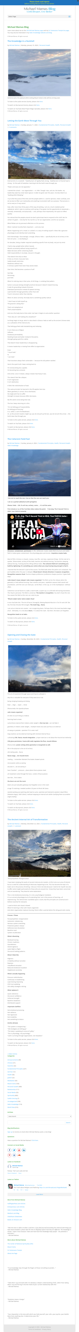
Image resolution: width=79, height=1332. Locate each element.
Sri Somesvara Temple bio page (59, 30)
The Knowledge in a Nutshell (21, 41)
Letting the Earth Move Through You (24, 120)
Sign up (10, 1132)
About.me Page (12, 1253)
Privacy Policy (46, 1329)
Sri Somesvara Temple (15, 1250)
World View (11, 1107)
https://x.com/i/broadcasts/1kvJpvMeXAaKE (53, 1187)
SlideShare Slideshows (15, 1216)
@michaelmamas (30, 1185)
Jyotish (10, 1078)
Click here (35, 1140)
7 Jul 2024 (39, 1185)
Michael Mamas (14, 45)
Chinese (10, 1063)
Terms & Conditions (34, 1329)
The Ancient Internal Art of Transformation (28, 819)
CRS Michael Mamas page (34, 30)
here (41, 101)
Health (57, 125)
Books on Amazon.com (15, 1220)
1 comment (17, 826)
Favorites (10, 1066)
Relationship (12, 1089)
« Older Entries (12, 1054)
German (10, 1072)
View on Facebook (12, 1173)
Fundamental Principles (46, 125)
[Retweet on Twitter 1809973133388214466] (18, 1190)
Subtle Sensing (12, 1098)
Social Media (12, 1092)
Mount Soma (12, 1084)
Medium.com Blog (13, 1213)
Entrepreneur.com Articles (16, 1207)
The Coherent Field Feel (19, 439)
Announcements (13, 1060)
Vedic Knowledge (13, 445)
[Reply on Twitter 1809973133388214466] (14, 1190)
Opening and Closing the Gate (22, 634)
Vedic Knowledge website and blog (40, 33)
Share (19, 1173)
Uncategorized (12, 1101)
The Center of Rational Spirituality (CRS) (20, 1244)
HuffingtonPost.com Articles (16, 1203)
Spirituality (11, 1095)
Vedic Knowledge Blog (15, 1210)
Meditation (11, 1081)
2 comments (13, 127)
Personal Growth (44, 45)
